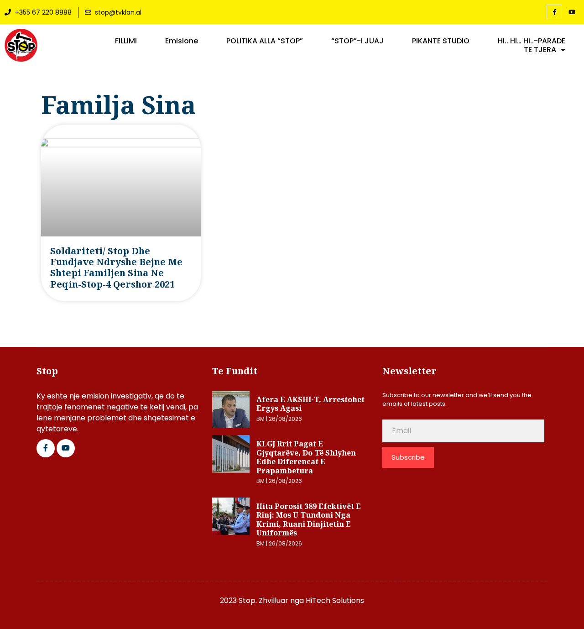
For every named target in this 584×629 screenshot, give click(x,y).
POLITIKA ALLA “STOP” (264, 41)
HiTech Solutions (335, 600)
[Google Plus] (66, 448)
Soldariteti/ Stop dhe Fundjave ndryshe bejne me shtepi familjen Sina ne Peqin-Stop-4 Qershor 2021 (116, 267)
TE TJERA (540, 49)
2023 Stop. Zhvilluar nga (263, 600)
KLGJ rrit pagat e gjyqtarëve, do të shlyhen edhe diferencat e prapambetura (306, 457)
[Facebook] (554, 12)
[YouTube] (571, 12)
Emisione (181, 41)
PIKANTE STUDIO (440, 41)
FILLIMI (126, 41)
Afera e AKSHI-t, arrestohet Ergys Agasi (310, 404)
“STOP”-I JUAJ (357, 41)
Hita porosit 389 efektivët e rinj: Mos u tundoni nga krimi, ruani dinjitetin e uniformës (308, 519)
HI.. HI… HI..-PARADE (531, 41)
